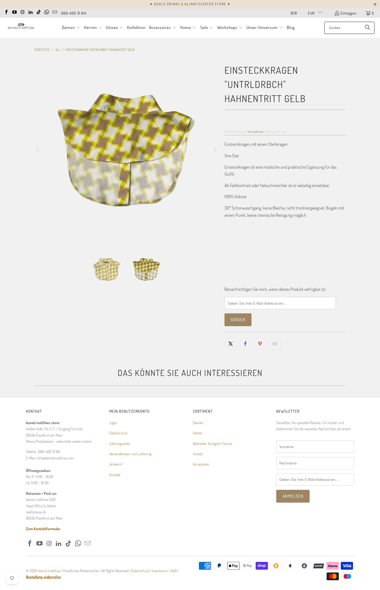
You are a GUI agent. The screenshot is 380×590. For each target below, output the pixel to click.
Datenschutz (118, 433)
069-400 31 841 (74, 13)
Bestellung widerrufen (43, 576)
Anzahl (229, 237)
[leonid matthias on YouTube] (14, 11)
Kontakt (114, 474)
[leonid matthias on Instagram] (22, 11)
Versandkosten (255, 131)
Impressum (160, 570)
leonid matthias (49, 570)
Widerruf (115, 464)
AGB (174, 570)
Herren (198, 433)
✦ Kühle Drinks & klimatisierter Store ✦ (190, 4)
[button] (71, 28)
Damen (198, 422)
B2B (294, 13)
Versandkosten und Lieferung (130, 453)
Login (113, 422)
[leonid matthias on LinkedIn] (30, 11)
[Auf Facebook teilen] (245, 344)
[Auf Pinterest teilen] (260, 344)
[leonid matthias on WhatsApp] (47, 11)
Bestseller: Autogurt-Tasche (212, 443)
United (198, 453)
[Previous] (38, 150)
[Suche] (367, 28)
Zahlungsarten (119, 443)
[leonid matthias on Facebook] (6, 11)
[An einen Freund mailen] (275, 344)
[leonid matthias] (21, 27)
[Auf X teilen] (230, 344)
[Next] (214, 150)
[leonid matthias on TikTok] (38, 11)
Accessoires (201, 464)
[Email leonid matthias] (55, 11)
